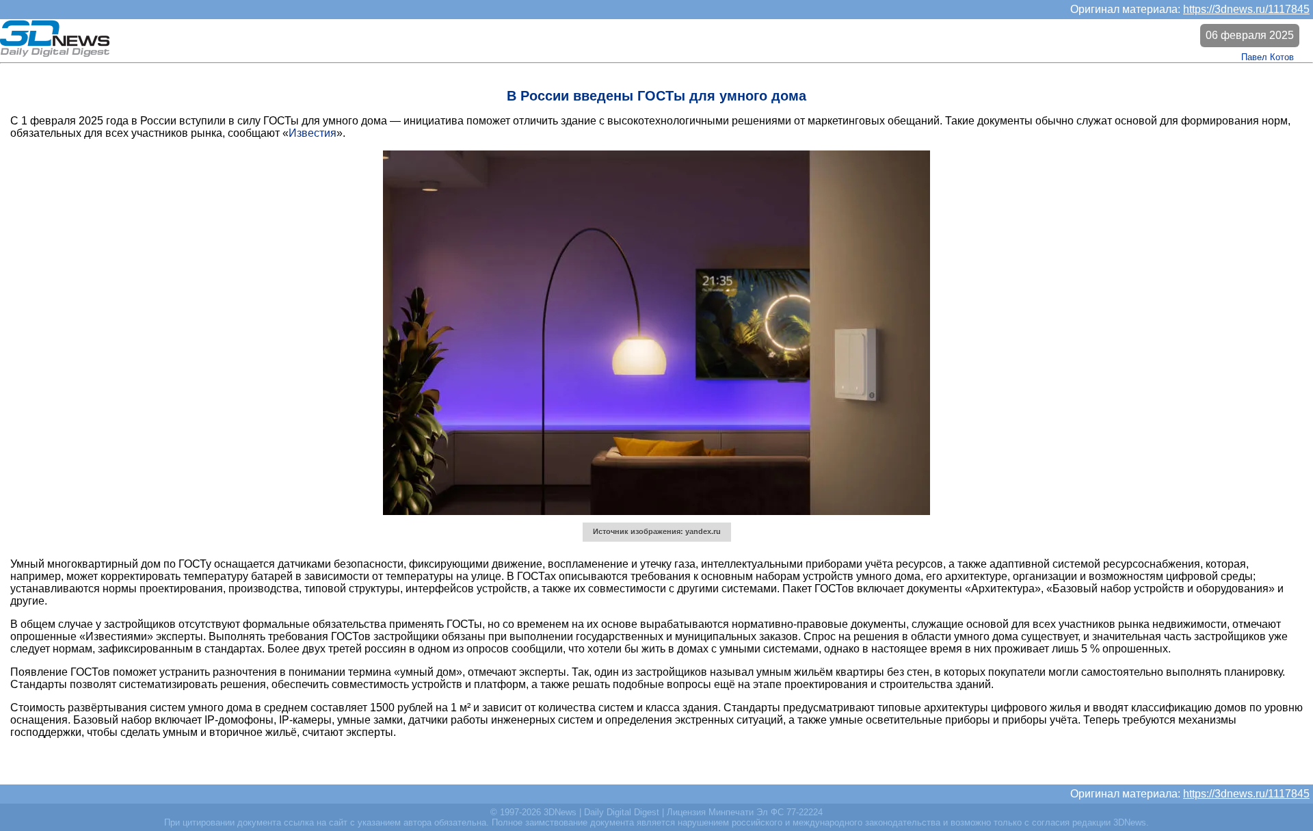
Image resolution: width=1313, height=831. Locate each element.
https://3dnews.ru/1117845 (1246, 9)
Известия (312, 133)
